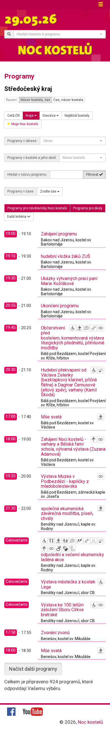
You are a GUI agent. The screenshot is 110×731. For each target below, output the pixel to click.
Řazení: (11, 100)
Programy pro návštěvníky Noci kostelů (37, 208)
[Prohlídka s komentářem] (79, 540)
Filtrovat (92, 175)
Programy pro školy (87, 208)
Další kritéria (17, 217)
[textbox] (58, 34)
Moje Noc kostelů (24, 124)
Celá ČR (13, 116)
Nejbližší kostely (77, 116)
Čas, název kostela (68, 100)
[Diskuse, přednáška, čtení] (86, 328)
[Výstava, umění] (100, 328)
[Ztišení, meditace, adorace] (93, 439)
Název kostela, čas (35, 100)
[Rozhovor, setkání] (93, 540)
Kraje (30, 116)
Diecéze (49, 116)
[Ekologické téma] (65, 548)
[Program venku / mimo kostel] (58, 548)
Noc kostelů (90, 722)
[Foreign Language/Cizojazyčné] (72, 548)
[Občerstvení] (93, 328)
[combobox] (60, 34)
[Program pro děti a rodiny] (65, 540)
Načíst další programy (33, 669)
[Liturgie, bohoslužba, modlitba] (79, 328)
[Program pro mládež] (51, 540)
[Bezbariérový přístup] (72, 328)
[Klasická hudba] (100, 370)
